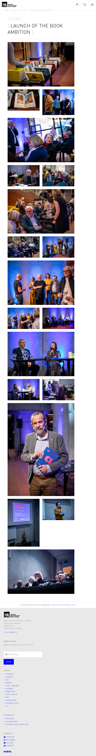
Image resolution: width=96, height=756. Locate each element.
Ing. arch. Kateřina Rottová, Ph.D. (63, 605)
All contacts (11, 632)
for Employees (12, 721)
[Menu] (92, 4)
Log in (8, 662)
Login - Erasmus (12, 686)
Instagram (10, 740)
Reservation (11, 700)
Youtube (9, 743)
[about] (11, 614)
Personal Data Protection (17, 724)
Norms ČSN (10, 692)
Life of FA (23, 10)
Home (7, 10)
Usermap (9, 689)
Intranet (10, 674)
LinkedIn (10, 746)
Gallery (14, 10)
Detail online (12, 694)
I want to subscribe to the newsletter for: (25, 661)
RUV (7, 697)
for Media (10, 719)
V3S (7, 706)
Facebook (10, 737)
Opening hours (12, 703)
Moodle (9, 683)
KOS (7, 680)
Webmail (9, 677)
